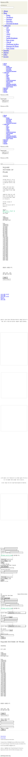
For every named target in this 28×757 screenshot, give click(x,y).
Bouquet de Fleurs (12, 46)
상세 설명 (3, 295)
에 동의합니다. (10, 555)
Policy (5, 55)
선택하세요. (6, 217)
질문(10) (3, 298)
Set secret (3, 615)
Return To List (4, 617)
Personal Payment (12, 23)
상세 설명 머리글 (5, 294)
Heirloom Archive (12, 44)
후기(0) (2, 297)
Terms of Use (3, 736)
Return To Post (4, 630)
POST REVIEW (4, 566)
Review (5, 57)
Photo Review (6, 564)
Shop (5, 13)
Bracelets (9, 21)
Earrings (9, 19)
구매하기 (3, 637)
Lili (7, 28)
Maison (5, 52)
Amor (8, 34)
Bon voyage (10, 40)
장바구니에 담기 (4, 715)
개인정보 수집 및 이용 (6, 555)
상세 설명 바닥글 (5, 296)
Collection (6, 26)
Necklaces (9, 17)
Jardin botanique (12, 38)
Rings (8, 15)
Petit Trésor (10, 48)
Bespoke (6, 50)
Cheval (8, 42)
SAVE (2, 562)
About (5, 11)
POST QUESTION (5, 598)
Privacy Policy (3, 737)
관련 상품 (3, 299)
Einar (8, 30)
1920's (8, 36)
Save (10, 617)
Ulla (7, 32)
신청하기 (3, 729)
